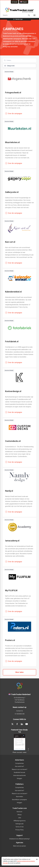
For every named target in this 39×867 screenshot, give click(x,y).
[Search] (29, 15)
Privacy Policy (19, 830)
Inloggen (19, 778)
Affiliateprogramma (19, 820)
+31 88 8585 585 (20, 714)
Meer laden (19, 672)
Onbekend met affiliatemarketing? (19, 839)
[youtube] (26, 724)
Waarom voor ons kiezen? (19, 769)
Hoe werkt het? (19, 766)
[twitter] (12, 724)
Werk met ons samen (19, 846)
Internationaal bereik (19, 775)
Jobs (19, 817)
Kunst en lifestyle (9, 71)
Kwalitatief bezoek (19, 772)
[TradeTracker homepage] (19, 10)
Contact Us (19, 711)
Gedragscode (19, 823)
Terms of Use (20, 826)
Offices (19, 814)
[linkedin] (22, 724)
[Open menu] (34, 15)
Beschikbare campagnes (19, 799)
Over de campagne (15, 113)
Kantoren (19, 811)
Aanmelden (19, 796)
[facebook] (17, 724)
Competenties (19, 763)
